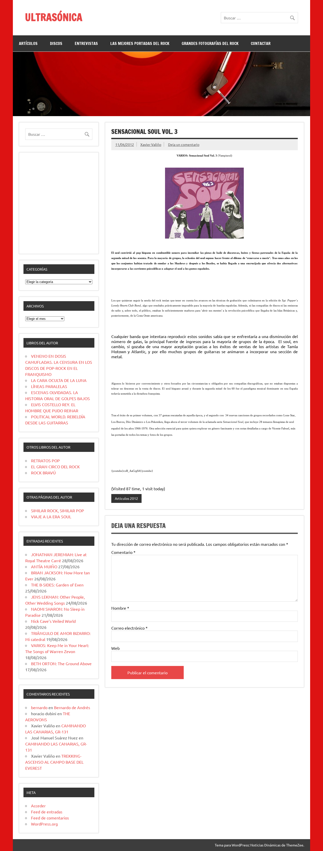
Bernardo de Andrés (72, 707)
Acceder (38, 805)
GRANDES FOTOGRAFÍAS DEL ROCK (210, 43)
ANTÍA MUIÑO (44, 566)
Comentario (123, 552)
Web (115, 648)
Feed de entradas (46, 811)
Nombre (120, 608)
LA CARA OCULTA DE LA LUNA (59, 380)
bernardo (39, 707)
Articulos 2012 (126, 498)
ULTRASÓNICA (53, 17)
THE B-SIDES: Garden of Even (57, 584)
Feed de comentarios (50, 817)
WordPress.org (44, 823)
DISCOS (56, 43)
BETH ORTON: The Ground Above (61, 663)
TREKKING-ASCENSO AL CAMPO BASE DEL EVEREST (54, 761)
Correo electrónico (129, 628)
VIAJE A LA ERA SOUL (51, 516)
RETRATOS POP (45, 460)
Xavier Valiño (150, 144)
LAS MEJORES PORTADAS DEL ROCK (139, 43)
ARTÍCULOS (28, 43)
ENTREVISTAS (86, 43)
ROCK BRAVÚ (43, 472)
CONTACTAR (261, 43)
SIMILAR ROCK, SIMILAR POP (57, 510)
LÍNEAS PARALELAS (49, 386)
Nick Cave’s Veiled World (53, 621)
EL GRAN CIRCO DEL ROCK (55, 466)
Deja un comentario (183, 144)
